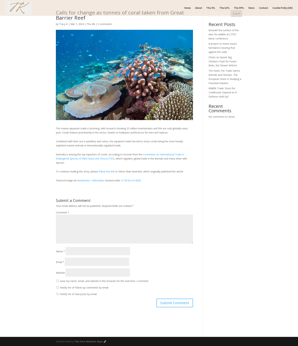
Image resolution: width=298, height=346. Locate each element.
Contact (263, 8)
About (198, 8)
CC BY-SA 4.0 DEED (131, 180)
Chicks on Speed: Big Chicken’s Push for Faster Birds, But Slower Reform (222, 61)
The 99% (239, 8)
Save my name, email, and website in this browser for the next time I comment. (104, 281)
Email (60, 262)
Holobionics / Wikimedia (90, 180)
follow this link (107, 171)
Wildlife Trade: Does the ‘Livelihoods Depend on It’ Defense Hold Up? (222, 92)
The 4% (210, 8)
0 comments (105, 24)
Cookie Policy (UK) (282, 8)
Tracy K (63, 24)
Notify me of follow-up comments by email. (84, 287)
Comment (62, 212)
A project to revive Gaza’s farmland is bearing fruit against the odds (222, 48)
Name (60, 251)
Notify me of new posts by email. (78, 294)
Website (60, 272)
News (251, 8)
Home (187, 8)
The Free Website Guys (88, 341)
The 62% (224, 8)
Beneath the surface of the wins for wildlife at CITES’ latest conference (223, 34)
